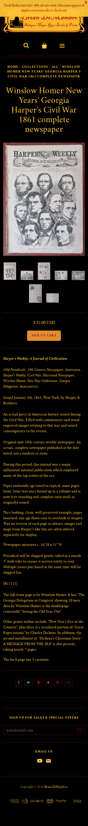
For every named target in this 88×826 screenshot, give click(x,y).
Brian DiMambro (55, 787)
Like (18, 682)
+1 (58, 682)
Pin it (39, 682)
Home (13, 67)
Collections (35, 67)
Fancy (48, 682)
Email (68, 682)
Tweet (28, 682)
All (55, 67)
